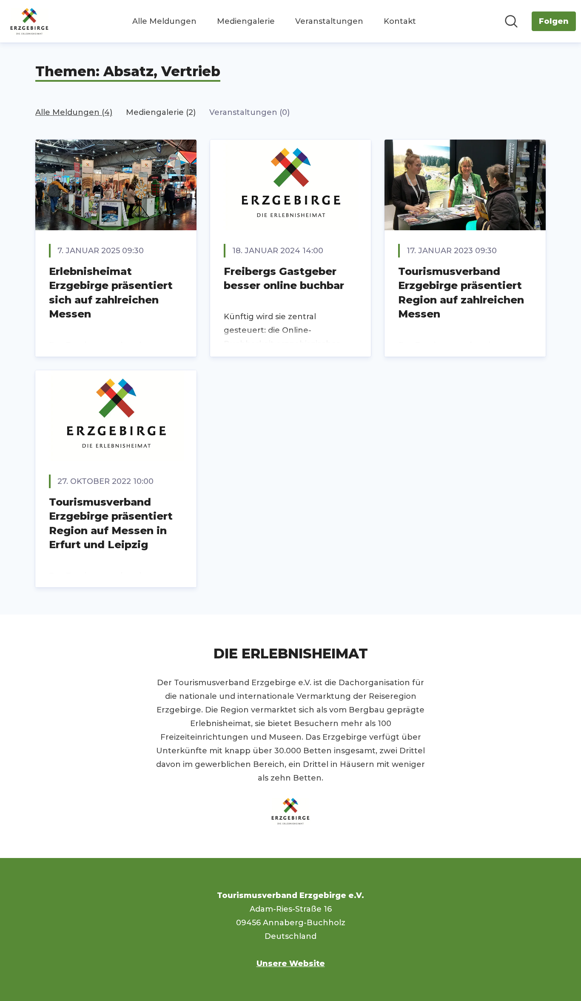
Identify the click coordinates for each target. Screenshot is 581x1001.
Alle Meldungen (164, 21)
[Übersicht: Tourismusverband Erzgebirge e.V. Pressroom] (29, 21)
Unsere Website (290, 963)
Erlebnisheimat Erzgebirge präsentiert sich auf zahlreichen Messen (111, 292)
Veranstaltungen (329, 21)
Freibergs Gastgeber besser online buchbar (284, 278)
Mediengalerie (246, 21)
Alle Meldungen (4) (73, 112)
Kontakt (400, 21)
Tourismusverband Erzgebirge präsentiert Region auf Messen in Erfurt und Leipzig (111, 523)
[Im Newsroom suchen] (511, 21)
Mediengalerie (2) (161, 112)
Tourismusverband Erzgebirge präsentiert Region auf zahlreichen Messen (461, 292)
